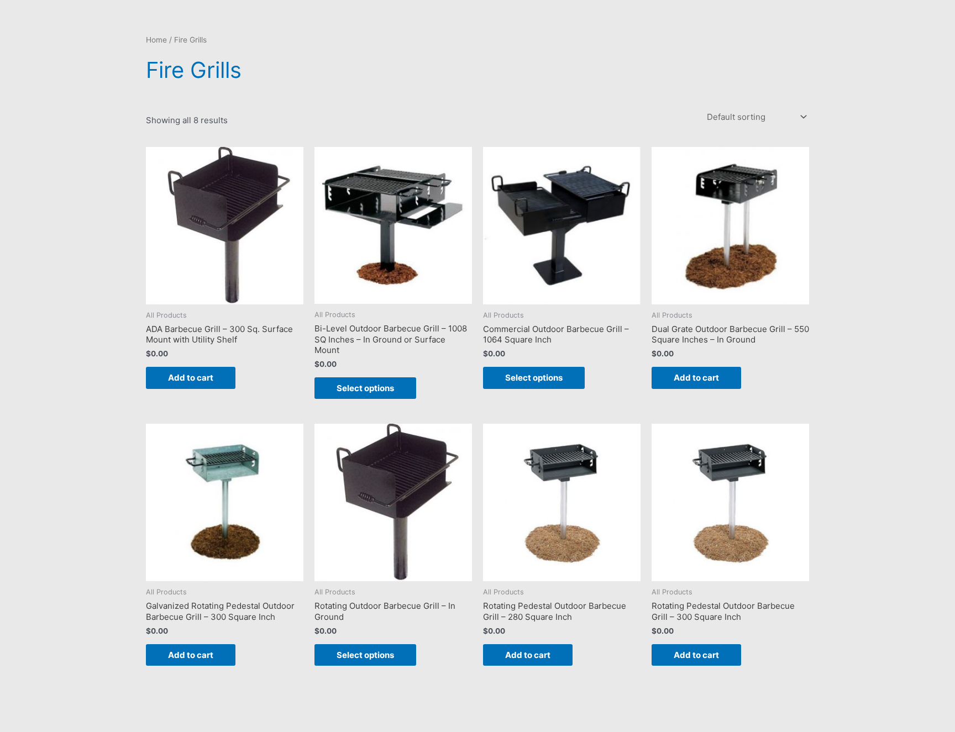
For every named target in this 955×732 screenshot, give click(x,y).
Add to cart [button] (190, 377)
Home (156, 39)
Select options (365, 388)
